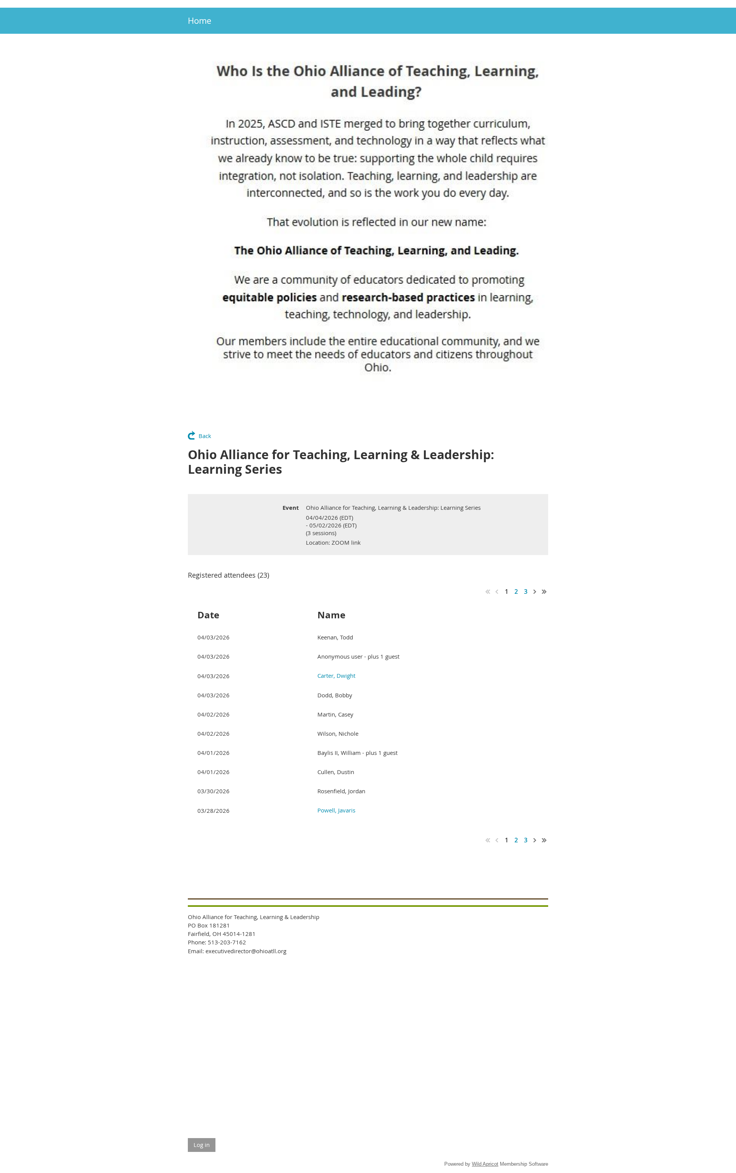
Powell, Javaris (336, 810)
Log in (202, 1144)
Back (205, 436)
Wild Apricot (485, 1164)
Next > (535, 591)
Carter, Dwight (336, 675)
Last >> (544, 591)
